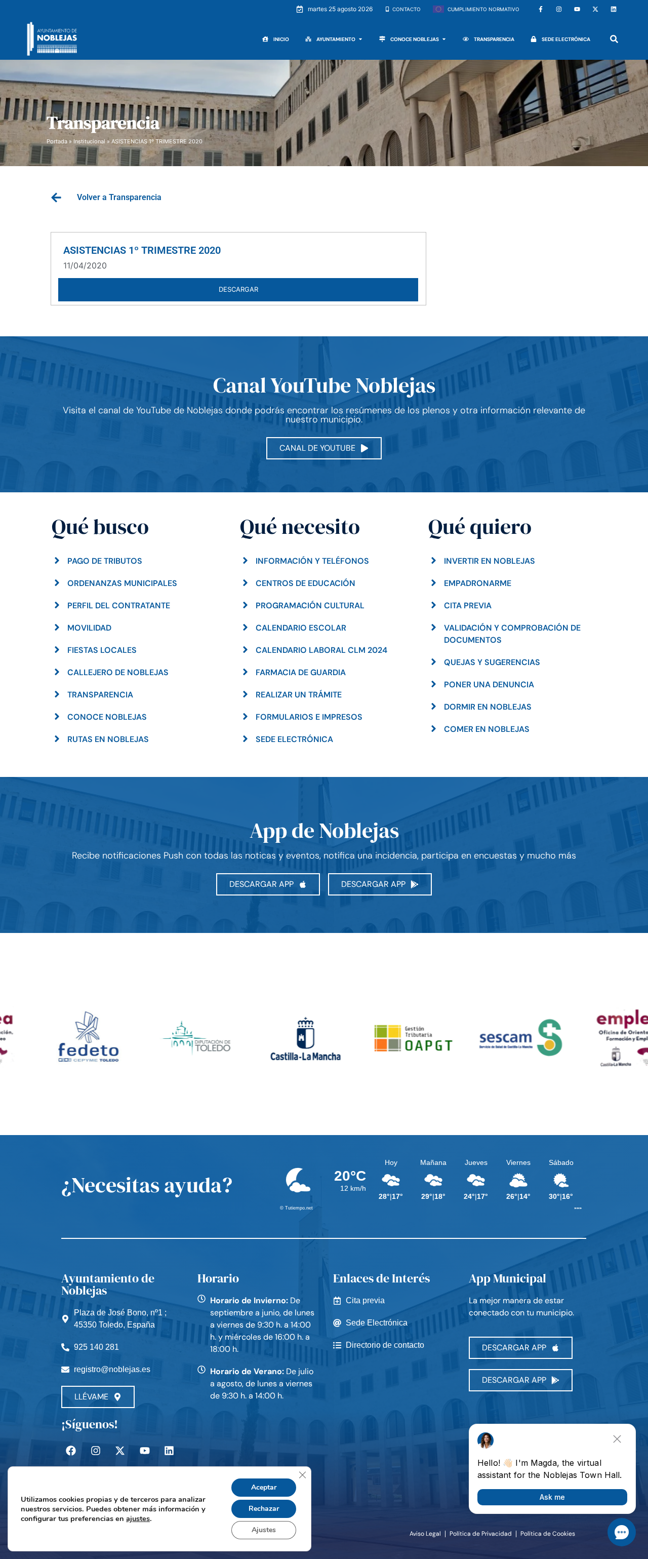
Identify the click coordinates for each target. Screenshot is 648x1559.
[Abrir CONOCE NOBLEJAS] (444, 39)
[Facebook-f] (541, 9)
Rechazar (264, 1508)
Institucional (89, 141)
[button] (614, 39)
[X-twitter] (595, 9)
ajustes (138, 1518)
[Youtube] (577, 9)
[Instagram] (559, 9)
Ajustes (264, 1530)
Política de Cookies (547, 1534)
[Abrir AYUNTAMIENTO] (360, 39)
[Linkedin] (613, 9)
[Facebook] (71, 1450)
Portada (57, 141)
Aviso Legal (425, 1534)
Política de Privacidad (481, 1534)
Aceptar (263, 1487)
